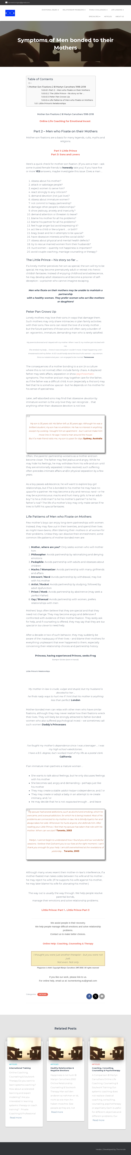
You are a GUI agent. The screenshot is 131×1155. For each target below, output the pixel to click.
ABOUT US (120, 16)
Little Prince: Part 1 (53, 910)
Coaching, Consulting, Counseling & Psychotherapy (106, 1069)
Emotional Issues (50, 10)
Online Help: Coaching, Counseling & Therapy (68, 943)
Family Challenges (97, 10)
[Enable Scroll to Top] (126, 1150)
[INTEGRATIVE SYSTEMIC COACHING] (10, 13)
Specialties (94, 16)
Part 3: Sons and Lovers (65, 154)
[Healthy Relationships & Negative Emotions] (65, 1048)
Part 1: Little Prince (65, 150)
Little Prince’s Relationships (52, 103)
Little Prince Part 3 (78, 910)
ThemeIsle (121, 1149)
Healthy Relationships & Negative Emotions (62, 1069)
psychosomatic (85, 374)
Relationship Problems (73, 10)
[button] (58, 10)
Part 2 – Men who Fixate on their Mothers (69, 90)
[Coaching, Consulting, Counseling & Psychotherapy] (107, 1048)
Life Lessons (116, 10)
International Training (20, 1068)
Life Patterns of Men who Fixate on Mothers (71, 100)
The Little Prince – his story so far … (67, 93)
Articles (108, 16)
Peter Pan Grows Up (59, 97)
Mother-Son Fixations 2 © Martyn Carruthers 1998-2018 (57, 87)
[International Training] (24, 1048)
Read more (16, 1117)
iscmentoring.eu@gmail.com (19, 2)
